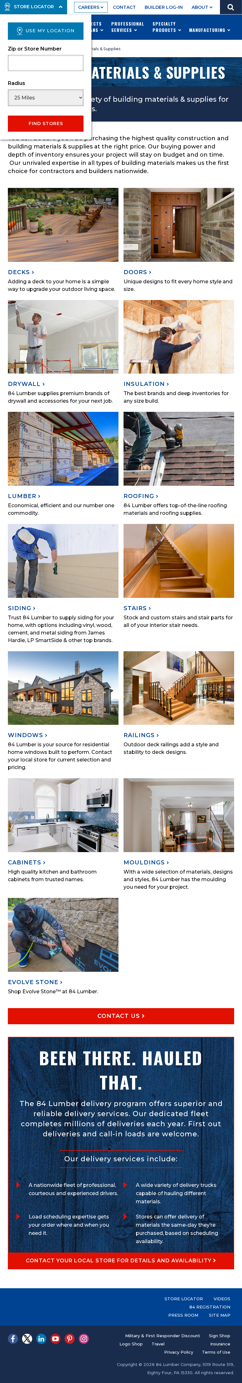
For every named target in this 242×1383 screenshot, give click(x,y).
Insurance (220, 1343)
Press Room (183, 1315)
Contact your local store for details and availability (119, 1261)
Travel (158, 1343)
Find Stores (46, 123)
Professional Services (127, 26)
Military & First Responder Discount (162, 1335)
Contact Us (119, 1016)
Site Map (219, 1315)
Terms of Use (216, 1352)
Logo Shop (131, 1343)
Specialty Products (165, 26)
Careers (89, 7)
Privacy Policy (178, 1352)
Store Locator (183, 1298)
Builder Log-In (164, 7)
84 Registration (209, 1306)
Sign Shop (219, 1335)
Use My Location (50, 30)
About (201, 7)
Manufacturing (208, 30)
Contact (124, 7)
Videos (222, 1298)
